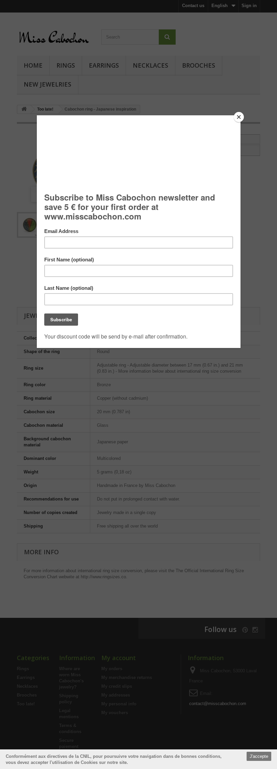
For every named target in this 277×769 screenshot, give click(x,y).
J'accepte (259, 756)
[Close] (239, 117)
